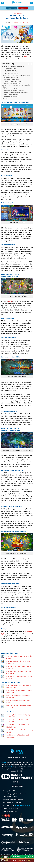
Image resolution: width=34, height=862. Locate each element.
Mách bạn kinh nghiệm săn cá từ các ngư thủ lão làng (16, 86)
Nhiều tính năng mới (11, 72)
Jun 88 (10, 301)
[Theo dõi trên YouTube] (8, 815)
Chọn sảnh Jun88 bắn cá (12, 79)
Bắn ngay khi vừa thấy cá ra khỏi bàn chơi (17, 92)
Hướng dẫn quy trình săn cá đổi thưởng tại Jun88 (17, 76)
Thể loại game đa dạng (12, 73)
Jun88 (4, 762)
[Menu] (2, 3)
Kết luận (5, 98)
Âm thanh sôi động (11, 70)
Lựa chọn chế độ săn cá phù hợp (14, 81)
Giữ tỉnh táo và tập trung (12, 96)
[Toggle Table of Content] (29, 64)
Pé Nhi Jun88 (24, 22)
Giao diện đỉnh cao (11, 68)
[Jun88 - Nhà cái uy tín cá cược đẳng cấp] (17, 3)
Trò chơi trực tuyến (17, 13)
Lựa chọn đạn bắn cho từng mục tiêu (15, 89)
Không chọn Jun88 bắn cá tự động (15, 90)
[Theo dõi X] (2, 815)
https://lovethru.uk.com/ (22, 805)
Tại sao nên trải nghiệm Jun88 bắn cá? (14, 66)
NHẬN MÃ (16, 782)
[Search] (31, 3)
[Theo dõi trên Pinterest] (5, 815)
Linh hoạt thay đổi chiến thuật (14, 94)
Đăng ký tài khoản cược (12, 77)
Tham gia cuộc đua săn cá (13, 83)
